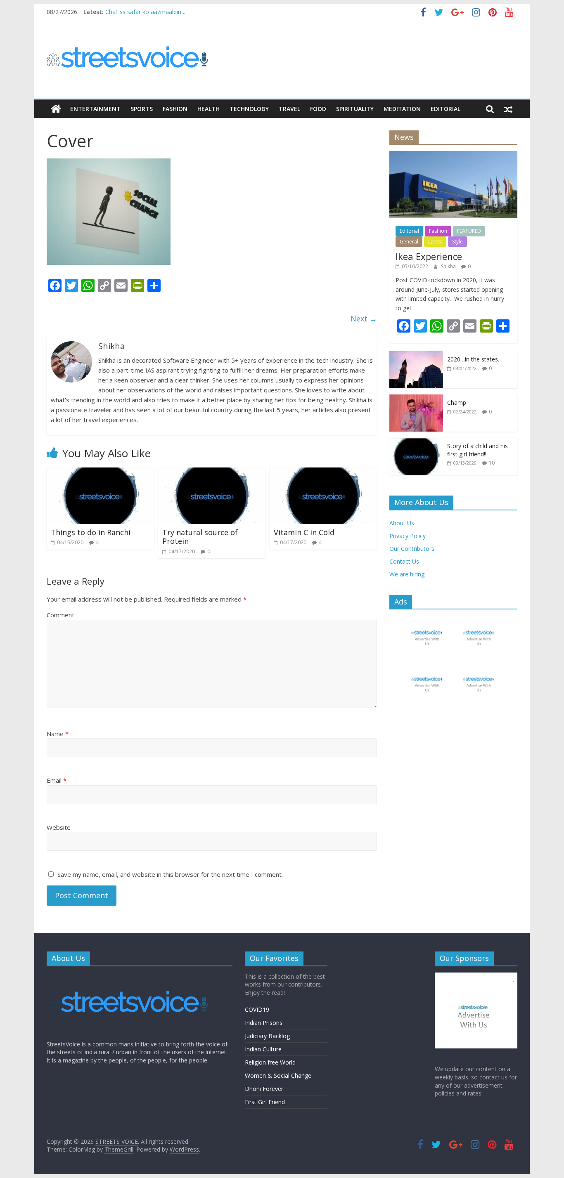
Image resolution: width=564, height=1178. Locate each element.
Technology (249, 109)
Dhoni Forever (264, 1089)
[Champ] (416, 399)
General (409, 241)
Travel (289, 109)
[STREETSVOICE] (129, 976)
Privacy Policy (407, 536)
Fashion (175, 109)
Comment (60, 615)
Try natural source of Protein (200, 536)
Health (208, 109)
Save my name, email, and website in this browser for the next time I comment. (170, 874)
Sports (141, 109)
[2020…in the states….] (416, 355)
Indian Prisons (263, 1023)
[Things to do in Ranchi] (100, 472)
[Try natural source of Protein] (211, 472)
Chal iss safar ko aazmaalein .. (145, 12)
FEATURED (469, 230)
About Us (401, 523)
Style (457, 241)
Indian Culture (263, 1049)
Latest (435, 241)
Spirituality (355, 109)
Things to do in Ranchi (90, 532)
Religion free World (270, 1062)
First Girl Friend (265, 1102)
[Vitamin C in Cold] (323, 472)
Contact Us (404, 561)
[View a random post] (508, 109)
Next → (364, 318)
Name (58, 733)
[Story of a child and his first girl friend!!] (416, 442)
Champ (456, 402)
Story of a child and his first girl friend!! (477, 450)
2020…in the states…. (475, 359)
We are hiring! (407, 574)
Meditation (402, 109)
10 (492, 462)
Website (59, 827)
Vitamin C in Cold (304, 532)
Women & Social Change (278, 1075)
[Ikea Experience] (453, 155)
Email (56, 780)
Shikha (449, 266)
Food (318, 109)
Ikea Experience (429, 256)
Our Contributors (411, 548)
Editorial (445, 109)
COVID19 (257, 1009)
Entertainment (95, 109)
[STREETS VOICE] (56, 109)
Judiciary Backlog (267, 1036)
